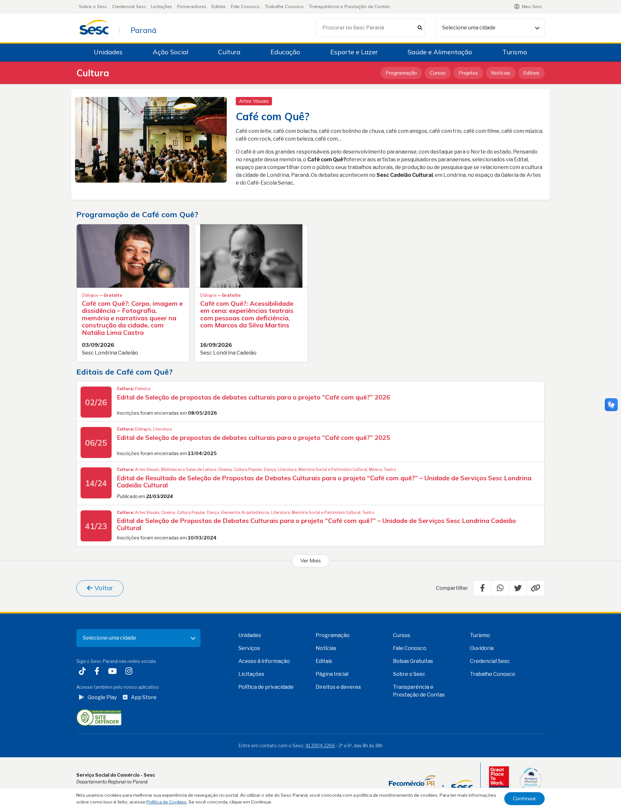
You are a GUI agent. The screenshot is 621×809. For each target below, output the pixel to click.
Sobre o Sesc (93, 6)
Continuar (524, 798)
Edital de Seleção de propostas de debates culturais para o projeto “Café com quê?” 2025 (253, 437)
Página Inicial (332, 674)
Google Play (102, 697)
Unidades (108, 52)
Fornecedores (191, 6)
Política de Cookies (167, 801)
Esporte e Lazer (354, 52)
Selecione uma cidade (469, 28)
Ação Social (170, 52)
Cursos (438, 72)
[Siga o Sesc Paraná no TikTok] (83, 671)
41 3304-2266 (320, 745)
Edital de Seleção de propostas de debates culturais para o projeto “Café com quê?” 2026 (253, 397)
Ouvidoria (482, 648)
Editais (219, 6)
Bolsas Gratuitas (413, 661)
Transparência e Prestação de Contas (349, 6)
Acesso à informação (264, 661)
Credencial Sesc (129, 6)
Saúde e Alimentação (440, 52)
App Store (144, 697)
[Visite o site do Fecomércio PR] (431, 783)
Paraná (144, 30)
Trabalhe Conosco (284, 6)
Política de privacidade (266, 687)
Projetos (468, 72)
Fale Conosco (245, 6)
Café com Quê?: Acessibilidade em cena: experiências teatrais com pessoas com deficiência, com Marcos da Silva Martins (246, 314)
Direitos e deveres (338, 687)
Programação (401, 72)
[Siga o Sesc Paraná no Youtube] (113, 671)
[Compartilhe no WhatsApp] (500, 588)
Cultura (229, 52)
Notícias (500, 72)
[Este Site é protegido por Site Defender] (98, 717)
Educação (285, 52)
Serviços (249, 648)
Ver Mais (310, 560)
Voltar (103, 588)
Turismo (514, 52)
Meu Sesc (532, 6)
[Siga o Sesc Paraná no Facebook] (98, 671)
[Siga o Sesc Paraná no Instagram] (130, 671)
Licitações (161, 6)
